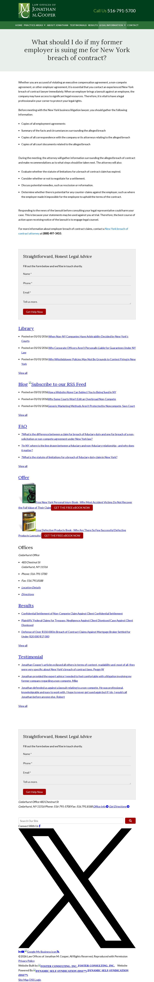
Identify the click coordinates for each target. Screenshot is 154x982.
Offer (23, 477)
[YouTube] (23, 951)
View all (22, 373)
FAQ (22, 426)
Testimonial (30, 657)
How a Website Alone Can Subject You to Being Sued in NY (82, 392)
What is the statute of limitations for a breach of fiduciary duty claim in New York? (69, 457)
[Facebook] (39, 826)
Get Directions (118, 806)
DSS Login (35, 979)
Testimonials (78, 25)
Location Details (31, 587)
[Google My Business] (41, 951)
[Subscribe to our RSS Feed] (57, 384)
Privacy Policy (26, 960)
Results (93, 25)
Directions (27, 594)
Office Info (99, 806)
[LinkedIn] (19, 951)
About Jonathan (57, 25)
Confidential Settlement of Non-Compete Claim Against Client (72, 613)
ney (37, 233)
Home (18, 25)
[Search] (130, 821)
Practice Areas (33, 25)
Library (26, 328)
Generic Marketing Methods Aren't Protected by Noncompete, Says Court (91, 406)
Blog (23, 384)
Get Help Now (34, 311)
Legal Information (111, 25)
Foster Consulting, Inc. (96, 965)
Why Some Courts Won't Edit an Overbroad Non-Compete (82, 399)
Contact (133, 25)
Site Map (23, 979)
